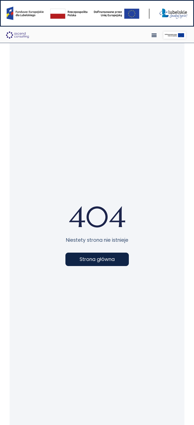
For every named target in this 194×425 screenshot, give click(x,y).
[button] (154, 35)
